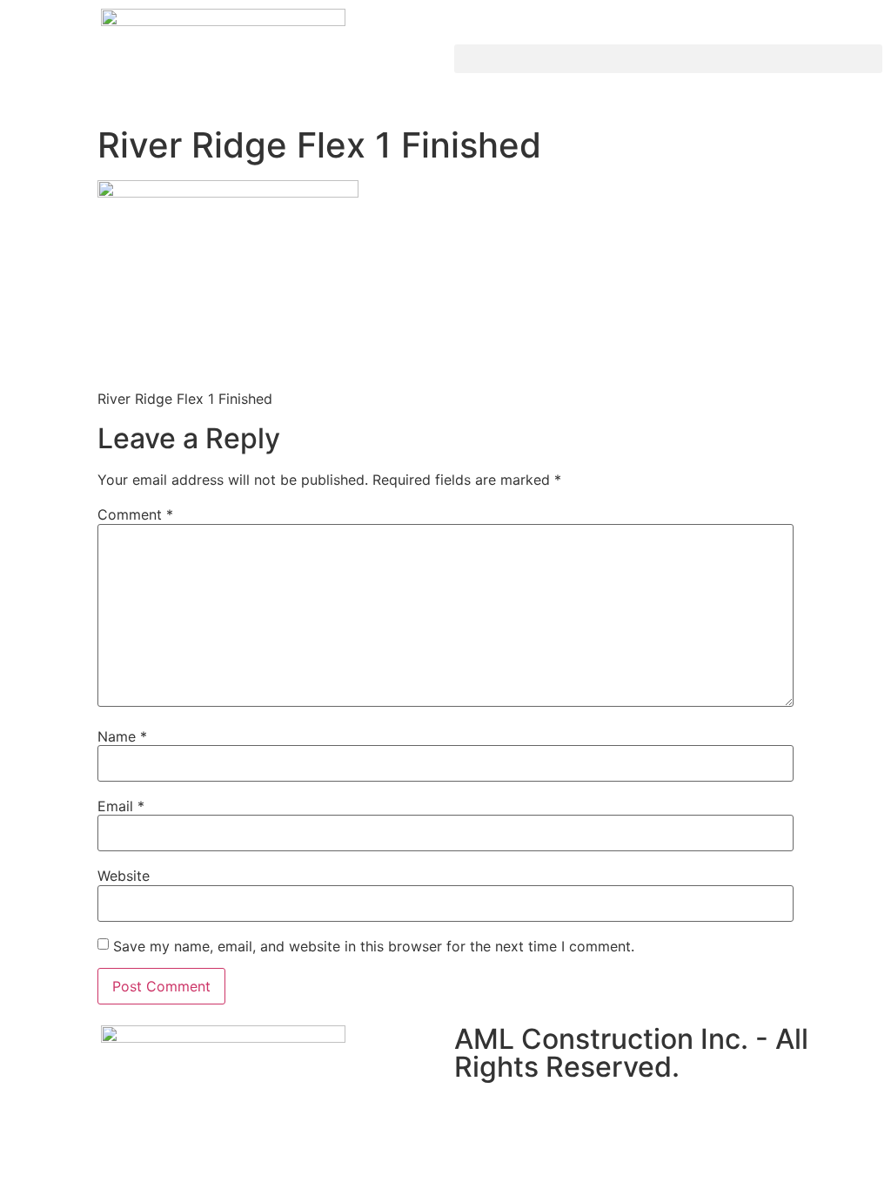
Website (123, 876)
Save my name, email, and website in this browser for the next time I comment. (373, 946)
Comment (135, 514)
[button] (668, 58)
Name (122, 736)
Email (120, 806)
